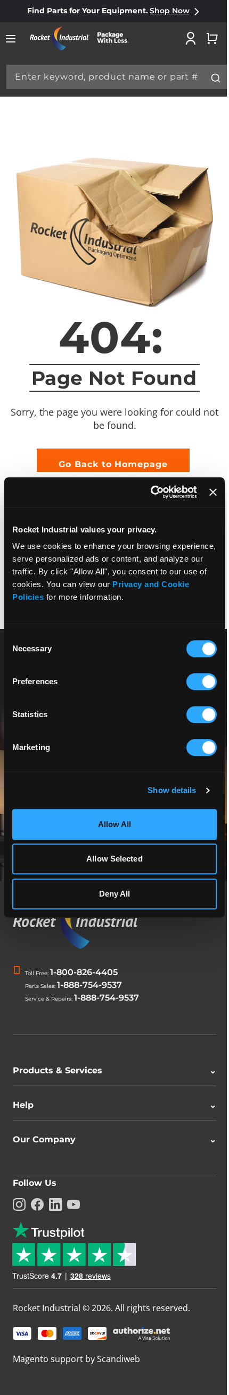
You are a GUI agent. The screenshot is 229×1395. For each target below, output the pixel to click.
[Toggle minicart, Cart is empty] (211, 38)
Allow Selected (114, 858)
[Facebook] (37, 1204)
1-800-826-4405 (84, 972)
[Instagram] (19, 1204)
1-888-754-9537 (89, 985)
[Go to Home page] (83, 38)
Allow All (115, 824)
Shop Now (170, 10)
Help (110, 1105)
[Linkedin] (55, 1204)
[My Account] (190, 38)
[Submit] (215, 78)
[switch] (201, 682)
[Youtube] (73, 1204)
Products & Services (110, 1070)
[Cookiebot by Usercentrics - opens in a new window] (150, 492)
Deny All (114, 893)
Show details (172, 790)
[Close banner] (213, 492)
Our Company (110, 1139)
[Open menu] (10, 38)
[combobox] (116, 77)
